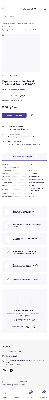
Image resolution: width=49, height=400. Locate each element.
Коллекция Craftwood (8, 27)
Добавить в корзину (14, 115)
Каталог (12, 23)
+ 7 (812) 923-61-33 (24, 320)
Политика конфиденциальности (13, 385)
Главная (4, 23)
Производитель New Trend (26, 23)
